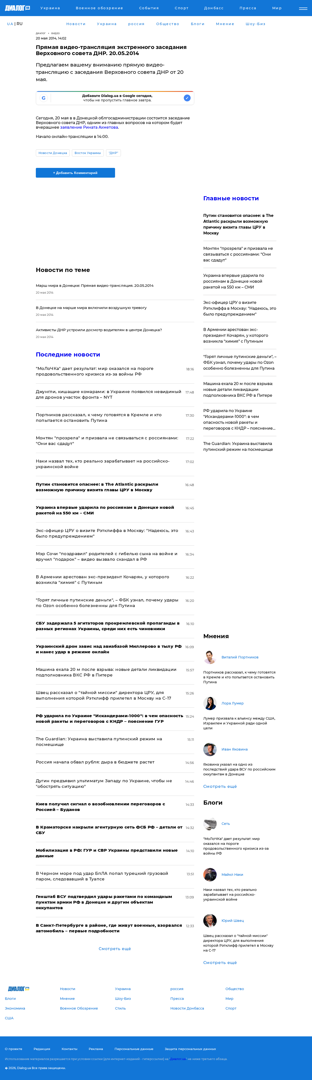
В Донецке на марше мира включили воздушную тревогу (91, 307)
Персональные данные (134, 1049)
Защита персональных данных (190, 1049)
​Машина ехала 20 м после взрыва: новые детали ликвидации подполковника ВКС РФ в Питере (238, 389)
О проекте (13, 1049)
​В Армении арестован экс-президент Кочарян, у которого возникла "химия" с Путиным (235, 335)
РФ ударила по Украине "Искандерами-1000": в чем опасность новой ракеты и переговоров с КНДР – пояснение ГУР (238, 419)
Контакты (69, 1049)
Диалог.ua (178, 1059)
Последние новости (68, 354)
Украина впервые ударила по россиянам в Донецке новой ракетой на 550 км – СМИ (233, 281)
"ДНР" (113, 153)
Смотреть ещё (115, 948)
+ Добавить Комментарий (75, 173)
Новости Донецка (53, 153)
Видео (55, 33)
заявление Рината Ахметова (89, 127)
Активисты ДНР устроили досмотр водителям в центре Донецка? (99, 330)
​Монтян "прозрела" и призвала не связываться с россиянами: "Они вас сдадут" (238, 254)
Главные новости (231, 198)
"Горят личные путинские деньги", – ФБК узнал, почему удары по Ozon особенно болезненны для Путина (239, 362)
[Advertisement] (115, 218)
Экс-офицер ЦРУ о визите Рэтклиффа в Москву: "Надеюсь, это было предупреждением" (239, 308)
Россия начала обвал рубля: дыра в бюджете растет (95, 762)
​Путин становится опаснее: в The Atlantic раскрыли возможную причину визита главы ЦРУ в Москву (238, 224)
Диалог (41, 33)
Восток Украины (88, 153)
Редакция (42, 1049)
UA (10, 24)
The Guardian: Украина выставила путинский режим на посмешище (238, 446)
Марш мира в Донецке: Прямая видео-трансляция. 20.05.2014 (95, 285)
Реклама (96, 1049)
